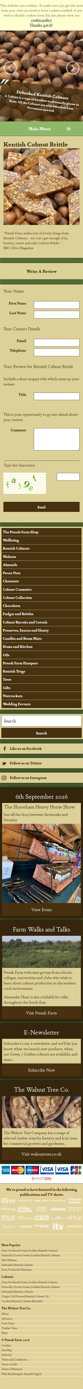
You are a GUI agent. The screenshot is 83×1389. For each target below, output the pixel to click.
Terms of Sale (9, 1364)
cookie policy (41, 20)
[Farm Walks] (41, 952)
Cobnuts (7, 1276)
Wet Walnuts (9, 1260)
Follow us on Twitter (26, 763)
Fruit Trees (7, 1323)
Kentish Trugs (14, 671)
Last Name (17, 312)
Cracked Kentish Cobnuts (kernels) (22, 1301)
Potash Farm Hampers (20, 663)
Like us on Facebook (26, 748)
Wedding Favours (17, 703)
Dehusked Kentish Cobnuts (17, 1265)
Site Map (6, 1350)
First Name (17, 303)
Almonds (10, 564)
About (5, 1313)
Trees (7, 679)
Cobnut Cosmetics (17, 589)
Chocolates (11, 605)
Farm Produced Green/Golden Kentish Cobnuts (29, 1250)
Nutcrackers (13, 695)
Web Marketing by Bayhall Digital (21, 1374)
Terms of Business (11, 1369)
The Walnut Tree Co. (16, 1308)
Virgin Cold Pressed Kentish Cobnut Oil (25, 1296)
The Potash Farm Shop (21, 531)
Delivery (6, 1355)
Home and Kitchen (18, 646)
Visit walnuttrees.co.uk (41, 1154)
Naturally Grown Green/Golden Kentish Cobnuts (30, 1255)
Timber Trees (9, 1328)
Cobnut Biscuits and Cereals (25, 622)
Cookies (6, 1345)
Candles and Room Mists (22, 638)
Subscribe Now (41, 1070)
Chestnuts (11, 581)
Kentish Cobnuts (16, 548)
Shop (4, 1333)
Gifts (6, 687)
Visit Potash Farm (41, 1013)
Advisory (6, 1318)
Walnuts (9, 556)
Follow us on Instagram (28, 777)
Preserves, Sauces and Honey (26, 630)
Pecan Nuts (12, 572)
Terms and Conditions (14, 1359)
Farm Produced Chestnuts (16, 1269)
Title (22, 394)
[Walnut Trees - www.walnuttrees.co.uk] (41, 1112)
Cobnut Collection (17, 597)
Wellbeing (11, 540)
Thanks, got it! (41, 24)
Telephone (18, 350)
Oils (6, 654)
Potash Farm (13, 1339)
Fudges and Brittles (18, 613)
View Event (41, 909)
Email (21, 340)
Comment (18, 430)
